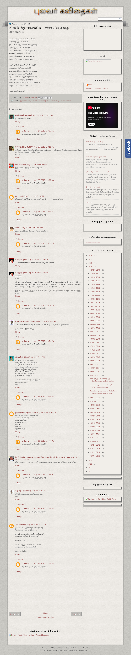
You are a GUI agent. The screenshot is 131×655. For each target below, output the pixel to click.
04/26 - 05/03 (95, 409)
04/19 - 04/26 (95, 412)
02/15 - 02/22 (95, 438)
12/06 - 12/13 (95, 281)
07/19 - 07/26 (95, 346)
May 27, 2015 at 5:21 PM (34, 357)
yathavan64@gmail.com (25, 412)
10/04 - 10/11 (95, 310)
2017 (91, 259)
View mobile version (46, 617)
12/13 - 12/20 (95, 277)
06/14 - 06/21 (95, 364)
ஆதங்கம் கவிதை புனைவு (29, 101)
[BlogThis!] (41, 97)
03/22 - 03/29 (95, 420)
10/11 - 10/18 (95, 306)
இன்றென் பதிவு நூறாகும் (94, 187)
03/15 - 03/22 (95, 423)
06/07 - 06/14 (95, 368)
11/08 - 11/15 (95, 292)
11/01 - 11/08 (95, 295)
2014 (91, 460)
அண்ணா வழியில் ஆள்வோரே (96, 157)
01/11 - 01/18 (95, 452)
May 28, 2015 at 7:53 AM (42, 491)
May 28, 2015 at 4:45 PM (44, 508)
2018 (91, 256)
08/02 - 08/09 (95, 339)
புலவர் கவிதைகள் (59, 648)
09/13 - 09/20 (95, 317)
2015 (91, 267)
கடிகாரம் (89, 202)
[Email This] (38, 97)
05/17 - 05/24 (95, 398)
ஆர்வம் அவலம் (44, 101)
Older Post (76, 614)
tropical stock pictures (81, 650)
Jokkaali (19, 196)
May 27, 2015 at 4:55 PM (46, 321)
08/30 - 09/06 (95, 324)
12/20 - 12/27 (95, 274)
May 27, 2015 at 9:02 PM (47, 412)
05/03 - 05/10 (95, 405)
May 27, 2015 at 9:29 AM (33, 196)
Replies (21, 127)
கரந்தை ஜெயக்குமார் (23, 491)
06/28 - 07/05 (95, 357)
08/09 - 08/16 (95, 335)
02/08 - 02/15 (95, 441)
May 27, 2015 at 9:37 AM (44, 131)
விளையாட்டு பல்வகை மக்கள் (61, 101)
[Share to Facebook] (47, 97)
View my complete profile (97, 88)
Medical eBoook (63, 650)
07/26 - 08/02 (95, 343)
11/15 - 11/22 (95, 288)
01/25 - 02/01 (95, 445)
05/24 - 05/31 (95, 375)
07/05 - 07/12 (95, 353)
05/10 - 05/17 (95, 401)
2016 (91, 263)
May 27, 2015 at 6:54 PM (44, 305)
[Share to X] (44, 97)
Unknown (26, 131)
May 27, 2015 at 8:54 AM (43, 115)
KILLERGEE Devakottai (25, 321)
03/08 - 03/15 (95, 427)
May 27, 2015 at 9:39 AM (44, 212)
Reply (17, 122)
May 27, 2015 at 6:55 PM (44, 396)
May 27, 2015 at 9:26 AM (37, 165)
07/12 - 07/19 (95, 350)
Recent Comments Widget (93, 242)
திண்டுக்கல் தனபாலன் (23, 115)
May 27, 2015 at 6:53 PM (44, 243)
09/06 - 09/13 (95, 321)
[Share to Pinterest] (50, 97)
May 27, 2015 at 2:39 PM (38, 259)
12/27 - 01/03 (95, 270)
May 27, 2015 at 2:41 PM (38, 273)
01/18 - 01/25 (95, 449)
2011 (91, 471)
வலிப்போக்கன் (20, 165)
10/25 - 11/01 (95, 299)
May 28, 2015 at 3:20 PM (37, 525)
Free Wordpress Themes (50, 650)
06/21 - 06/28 (95, 361)
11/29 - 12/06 (95, 284)
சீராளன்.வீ (19, 357)
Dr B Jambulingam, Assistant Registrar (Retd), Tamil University (42, 457)
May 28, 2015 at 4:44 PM (44, 441)
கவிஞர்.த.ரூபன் (21, 259)
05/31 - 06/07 (95, 372)
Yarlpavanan (20, 525)
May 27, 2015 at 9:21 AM (44, 147)
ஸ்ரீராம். (18, 228)
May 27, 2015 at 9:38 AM (44, 180)
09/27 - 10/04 (95, 314)
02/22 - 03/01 (95, 434)
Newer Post (15, 614)
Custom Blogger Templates (81, 648)
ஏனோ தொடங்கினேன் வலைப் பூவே (98, 172)
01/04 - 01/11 (95, 456)
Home (45, 613)
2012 (91, 468)
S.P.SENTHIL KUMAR (24, 147)
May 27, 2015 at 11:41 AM (32, 228)
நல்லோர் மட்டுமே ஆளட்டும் (95, 142)
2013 (91, 464)
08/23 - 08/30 (95, 328)
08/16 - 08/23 (95, 332)
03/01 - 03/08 (95, 430)
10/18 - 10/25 (95, 303)
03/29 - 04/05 (95, 416)
